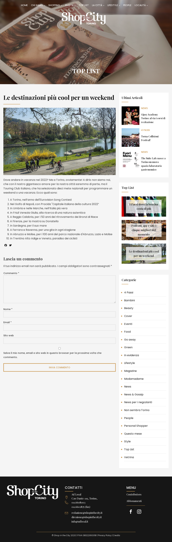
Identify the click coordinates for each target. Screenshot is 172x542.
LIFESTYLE (113, 5)
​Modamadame (134, 379)
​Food (127, 332)
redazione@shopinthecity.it (87, 512)
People (128, 418)
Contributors (133, 494)
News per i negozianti (138, 402)
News (144, 108)
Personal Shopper (136, 426)
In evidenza (131, 355)
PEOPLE (127, 5)
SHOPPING (54, 5)
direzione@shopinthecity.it (87, 517)
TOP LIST (84, 5)
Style (127, 441)
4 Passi (145, 130)
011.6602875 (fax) (81, 507)
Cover (128, 316)
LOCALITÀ (140, 5)
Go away (130, 340)
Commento (11, 273)
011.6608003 (78, 502)
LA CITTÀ (97, 5)
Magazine (130, 371)
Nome (7, 309)
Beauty (128, 308)
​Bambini (129, 300)
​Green (128, 347)
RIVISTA (69, 5)
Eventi (128, 324)
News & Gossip (133, 394)
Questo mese (133, 434)
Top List (86, 71)
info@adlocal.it (80, 521)
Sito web (8, 335)
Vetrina (129, 457)
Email (7, 322)
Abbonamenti (134, 501)
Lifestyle (129, 363)
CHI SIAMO (37, 5)
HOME (24, 5)
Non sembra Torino (136, 410)
